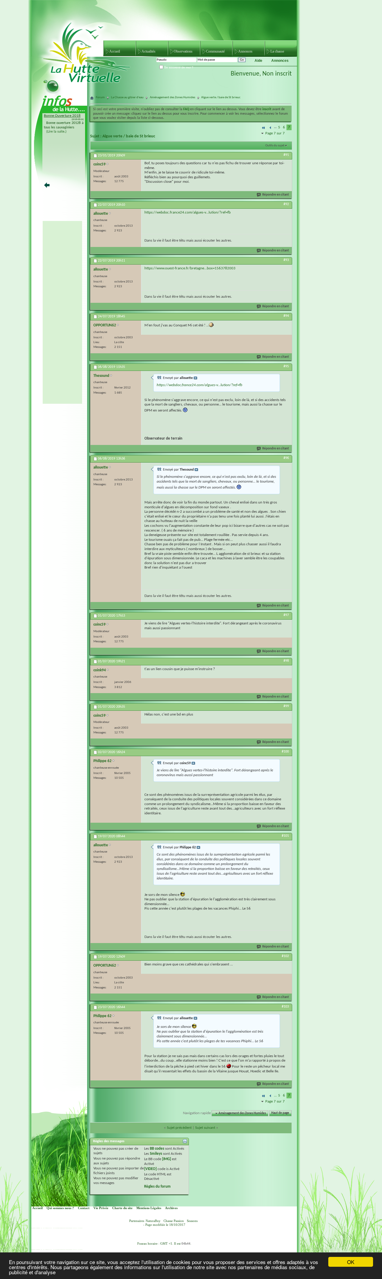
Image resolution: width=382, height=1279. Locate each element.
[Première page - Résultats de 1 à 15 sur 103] (263, 127)
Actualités (148, 51)
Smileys (156, 1154)
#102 (285, 956)
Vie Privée (100, 1208)
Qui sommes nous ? (60, 1208)
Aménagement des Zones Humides (172, 97)
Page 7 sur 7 (275, 133)
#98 (286, 661)
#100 (285, 751)
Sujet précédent (179, 1128)
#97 (286, 615)
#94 (286, 316)
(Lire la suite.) (56, 131)
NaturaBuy (153, 1221)
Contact (84, 1208)
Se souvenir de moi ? (178, 67)
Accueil (114, 51)
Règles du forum (157, 1187)
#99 (286, 706)
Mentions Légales (148, 1208)
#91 (286, 155)
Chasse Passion (174, 1221)
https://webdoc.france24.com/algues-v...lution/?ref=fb (187, 212)
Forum (100, 97)
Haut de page (280, 1113)
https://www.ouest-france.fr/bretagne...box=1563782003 (189, 268)
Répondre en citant (275, 194)
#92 (286, 204)
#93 (286, 260)
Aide (258, 61)
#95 (286, 366)
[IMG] (166, 1159)
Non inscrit (277, 73)
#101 (285, 836)
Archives (171, 1208)
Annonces (245, 51)
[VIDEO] (150, 1169)
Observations (183, 51)
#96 (286, 458)
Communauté (215, 51)
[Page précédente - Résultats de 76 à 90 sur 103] (270, 127)
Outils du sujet (274, 145)
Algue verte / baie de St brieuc (128, 136)
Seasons (192, 1221)
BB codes (157, 1149)
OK (350, 1262)
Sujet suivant (205, 1128)
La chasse (277, 51)
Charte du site (122, 1208)
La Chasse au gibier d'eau (127, 97)
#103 (285, 1006)
